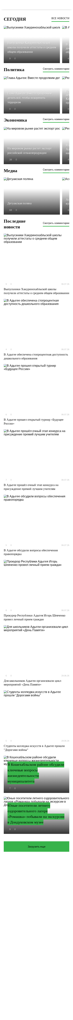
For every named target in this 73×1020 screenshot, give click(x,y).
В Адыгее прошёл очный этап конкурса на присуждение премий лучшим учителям (31, 486)
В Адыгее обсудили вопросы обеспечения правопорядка (31, 552)
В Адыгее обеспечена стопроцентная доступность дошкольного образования (36, 356)
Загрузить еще (36, 846)
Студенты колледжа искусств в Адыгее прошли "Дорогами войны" (34, 747)
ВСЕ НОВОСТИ (60, 18)
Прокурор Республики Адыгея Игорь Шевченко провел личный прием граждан (34, 617)
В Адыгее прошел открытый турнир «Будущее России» (33, 421)
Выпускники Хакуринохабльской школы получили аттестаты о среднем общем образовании (36, 291)
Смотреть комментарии (56, 68)
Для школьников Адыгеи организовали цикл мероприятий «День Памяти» (32, 682)
